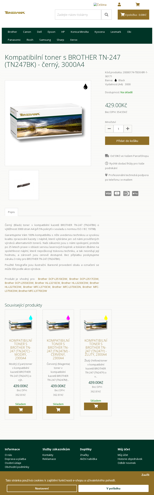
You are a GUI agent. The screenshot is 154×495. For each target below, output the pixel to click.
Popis (11, 212)
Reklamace (49, 459)
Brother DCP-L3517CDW (83, 279)
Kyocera (100, 32)
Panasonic (14, 40)
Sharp (60, 40)
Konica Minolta (80, 32)
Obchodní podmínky (17, 467)
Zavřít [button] (145, 474)
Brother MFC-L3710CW (37, 287)
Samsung (45, 40)
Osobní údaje (13, 463)
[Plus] (128, 129)
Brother (12, 32)
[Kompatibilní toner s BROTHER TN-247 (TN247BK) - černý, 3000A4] (48, 123)
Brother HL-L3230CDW (75, 283)
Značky (84, 455)
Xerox (73, 40)
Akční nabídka (88, 459)
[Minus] (109, 129)
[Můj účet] (119, 5)
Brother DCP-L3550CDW (19, 283)
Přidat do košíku (127, 141)
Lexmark (116, 32)
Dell (39, 32)
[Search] (106, 15)
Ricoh (30, 40)
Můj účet (123, 455)
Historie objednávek (130, 459)
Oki (129, 32)
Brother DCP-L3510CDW (52, 279)
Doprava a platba (15, 459)
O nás (8, 455)
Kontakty (48, 455)
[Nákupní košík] (138, 5)
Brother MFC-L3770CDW (33, 291)
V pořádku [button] (113, 488)
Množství (110, 122)
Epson (51, 32)
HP (63, 32)
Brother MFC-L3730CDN (66, 287)
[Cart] (20, 410)
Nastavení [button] (42, 488)
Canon (27, 32)
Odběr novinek (127, 463)
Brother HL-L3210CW (47, 283)
